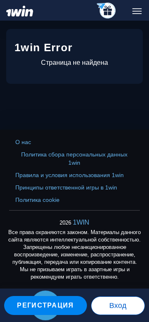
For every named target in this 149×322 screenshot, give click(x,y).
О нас (23, 142)
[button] (134, 287)
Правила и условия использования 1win (69, 175)
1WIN (81, 222)
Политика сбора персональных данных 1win (74, 158)
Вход (118, 305)
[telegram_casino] (106, 11)
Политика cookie (37, 200)
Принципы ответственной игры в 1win (66, 187)
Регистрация (45, 305)
